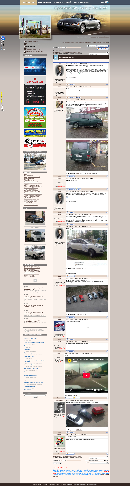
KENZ (59, 63)
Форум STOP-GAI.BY (29, 276)
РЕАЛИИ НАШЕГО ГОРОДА (31, 205)
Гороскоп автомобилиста (30, 200)
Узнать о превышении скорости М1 (33, 183)
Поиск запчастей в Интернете (31, 270)
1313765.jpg (79, 268)
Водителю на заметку (81, 2)
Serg (59, 214)
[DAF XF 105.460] (35, 241)
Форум (54, 52)
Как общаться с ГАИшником (31, 188)
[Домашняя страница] (78, 97)
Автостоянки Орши (29, 180)
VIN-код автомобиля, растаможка (32, 191)
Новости (26, 174)
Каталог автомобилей (29, 272)
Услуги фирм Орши (44, 2)
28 (90, 278)
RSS (107, 37)
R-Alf (59, 319)
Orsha (59, 97)
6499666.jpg (90, 173)
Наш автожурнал (28, 175)
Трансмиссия (28, 347)
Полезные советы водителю (31, 190)
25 (92, 191)
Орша (59, 84)
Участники (88, 42)
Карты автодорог (28, 197)
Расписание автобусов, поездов (32, 195)
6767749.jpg (79, 429)
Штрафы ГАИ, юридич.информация (33, 186)
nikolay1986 (59, 400)
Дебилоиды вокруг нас (58, 53)
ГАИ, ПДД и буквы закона (75, 52)
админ (59, 86)
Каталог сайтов (28, 202)
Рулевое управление (30, 373)
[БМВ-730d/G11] (35, 224)
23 (92, 99)
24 (92, 178)
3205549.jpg (79, 314)
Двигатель (28, 340)
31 (91, 353)
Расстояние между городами (31, 198)
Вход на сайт (102, 37)
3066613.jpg (79, 173)
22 (90, 86)
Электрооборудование (31, 344)
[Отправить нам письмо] (107, 3)
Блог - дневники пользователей (32, 177)
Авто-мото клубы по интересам (32, 271)
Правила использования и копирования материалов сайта (82, 484)
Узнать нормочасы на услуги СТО (33, 194)
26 (90, 214)
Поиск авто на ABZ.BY (29, 269)
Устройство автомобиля (30, 189)
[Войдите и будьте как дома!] (102, 3)
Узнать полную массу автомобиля (33, 192)
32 (92, 400)
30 (90, 341)
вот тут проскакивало (84, 193)
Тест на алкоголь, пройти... (31, 201)
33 (89, 434)
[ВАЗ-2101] (35, 259)
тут (76, 395)
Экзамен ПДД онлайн (29, 275)
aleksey (65, 50)
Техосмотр (26, 184)
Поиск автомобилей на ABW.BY (32, 268)
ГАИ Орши (26, 179)
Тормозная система (30, 337)
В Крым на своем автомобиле (31, 274)
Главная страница (28, 2)
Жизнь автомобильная (62, 52)
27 (90, 226)
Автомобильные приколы (30, 203)
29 (90, 319)
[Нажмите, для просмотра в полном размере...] (87, 138)
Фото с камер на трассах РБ (31, 181)
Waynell (59, 434)
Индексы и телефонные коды (31, 196)
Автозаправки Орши (29, 178)
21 (90, 63)
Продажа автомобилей (62, 2)
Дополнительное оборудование (33, 354)
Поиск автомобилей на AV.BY (31, 266)
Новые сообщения (79, 42)
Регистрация (94, 37)
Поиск (103, 42)
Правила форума (96, 42)
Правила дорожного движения (31, 185)
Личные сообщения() (68, 42)
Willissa (59, 99)
